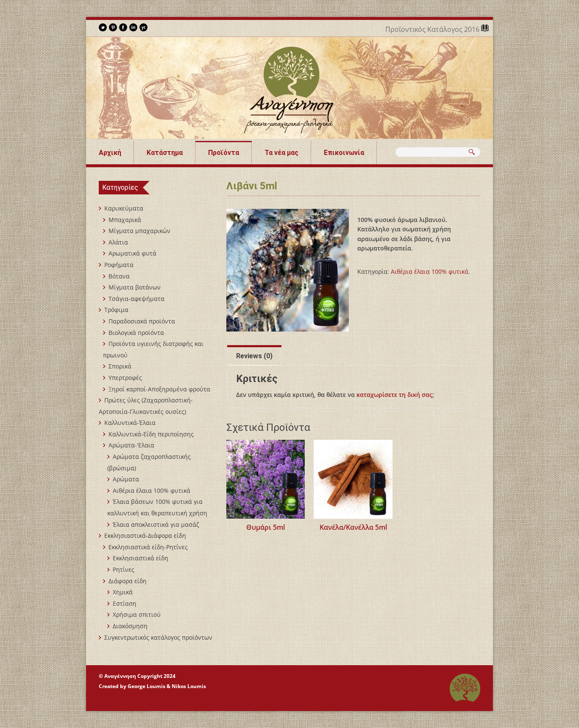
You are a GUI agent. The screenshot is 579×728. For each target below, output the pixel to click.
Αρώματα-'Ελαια (131, 445)
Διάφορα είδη (128, 581)
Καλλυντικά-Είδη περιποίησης (151, 434)
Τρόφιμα (116, 310)
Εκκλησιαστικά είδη (140, 558)
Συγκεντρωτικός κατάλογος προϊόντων (158, 637)
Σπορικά (120, 366)
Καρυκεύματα (123, 208)
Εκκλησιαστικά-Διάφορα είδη (145, 535)
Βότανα (119, 276)
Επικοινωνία (344, 153)
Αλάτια (118, 242)
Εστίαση (124, 603)
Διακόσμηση (130, 626)
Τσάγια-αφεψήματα (136, 299)
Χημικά (123, 592)
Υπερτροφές (125, 378)
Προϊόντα (223, 153)
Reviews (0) (254, 356)
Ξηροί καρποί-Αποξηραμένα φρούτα (159, 389)
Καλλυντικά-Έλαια (130, 423)
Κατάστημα (165, 153)
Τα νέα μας (281, 153)
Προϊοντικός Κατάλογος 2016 (433, 29)
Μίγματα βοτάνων (135, 287)
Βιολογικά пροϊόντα (136, 333)
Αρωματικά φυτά (132, 253)
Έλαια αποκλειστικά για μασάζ (156, 524)
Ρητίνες (123, 569)
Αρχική (110, 153)
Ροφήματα (119, 265)
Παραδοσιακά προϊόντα (142, 321)
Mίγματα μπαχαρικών (139, 231)
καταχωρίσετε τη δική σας (394, 395)
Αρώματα (126, 479)
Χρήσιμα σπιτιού (137, 614)
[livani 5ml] (287, 270)
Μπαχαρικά (125, 220)
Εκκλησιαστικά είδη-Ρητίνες (148, 547)
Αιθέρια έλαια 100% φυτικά (429, 271)
